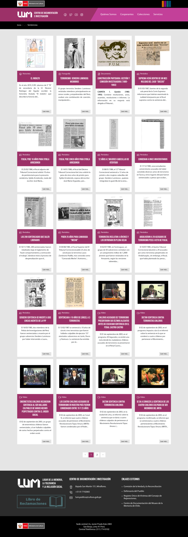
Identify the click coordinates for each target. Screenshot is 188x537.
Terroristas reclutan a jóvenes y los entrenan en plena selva (114, 238)
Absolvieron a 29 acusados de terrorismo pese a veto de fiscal (153, 238)
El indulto (35, 78)
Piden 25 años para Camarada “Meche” (74, 238)
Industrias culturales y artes (165, 4)
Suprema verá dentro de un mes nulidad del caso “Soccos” (153, 80)
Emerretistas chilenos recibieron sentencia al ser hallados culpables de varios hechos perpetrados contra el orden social (35, 408)
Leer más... (46, 111)
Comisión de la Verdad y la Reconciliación (142, 486)
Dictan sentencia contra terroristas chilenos (153, 319)
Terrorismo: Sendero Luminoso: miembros (74, 80)
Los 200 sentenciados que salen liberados (35, 238)
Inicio (19, 25)
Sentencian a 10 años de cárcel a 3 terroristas (74, 319)
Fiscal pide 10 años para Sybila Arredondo (35, 161)
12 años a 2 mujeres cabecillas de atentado (113, 161)
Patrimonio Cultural (163, 4)
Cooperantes (126, 14)
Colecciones (143, 14)
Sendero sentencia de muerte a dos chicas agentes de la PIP (35, 319)
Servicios (158, 14)
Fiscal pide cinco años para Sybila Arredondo (74, 161)
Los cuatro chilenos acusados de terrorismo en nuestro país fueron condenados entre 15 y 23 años (74, 405)
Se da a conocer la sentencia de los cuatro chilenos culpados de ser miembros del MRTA (153, 405)
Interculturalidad (168, 4)
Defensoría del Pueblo (134, 491)
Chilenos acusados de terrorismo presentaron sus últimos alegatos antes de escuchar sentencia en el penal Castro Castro (113, 322)
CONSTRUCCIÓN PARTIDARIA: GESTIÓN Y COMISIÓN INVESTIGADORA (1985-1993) (114, 82)
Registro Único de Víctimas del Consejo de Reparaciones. (143, 497)
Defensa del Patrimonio (170, 4)
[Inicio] (37, 14)
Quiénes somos (108, 14)
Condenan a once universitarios (152, 159)
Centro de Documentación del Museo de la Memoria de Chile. (143, 504)
